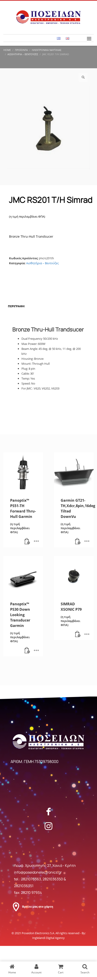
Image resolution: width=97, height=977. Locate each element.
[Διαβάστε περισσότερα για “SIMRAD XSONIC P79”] (77, 634)
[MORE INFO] (36, 541)
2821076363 (31, 879)
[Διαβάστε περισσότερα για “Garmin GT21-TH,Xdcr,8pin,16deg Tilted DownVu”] (77, 541)
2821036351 (23, 885)
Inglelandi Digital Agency (48, 938)
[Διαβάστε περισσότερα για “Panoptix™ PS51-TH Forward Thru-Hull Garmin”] (27, 541)
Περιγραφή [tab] (16, 306)
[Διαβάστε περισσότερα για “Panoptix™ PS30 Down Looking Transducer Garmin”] (27, 650)
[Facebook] (48, 811)
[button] (83, 77)
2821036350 (53, 879)
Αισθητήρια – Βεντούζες (42, 263)
